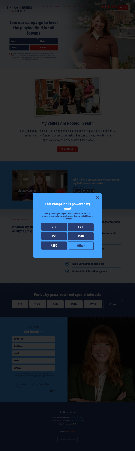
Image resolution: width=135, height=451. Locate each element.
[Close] (97, 197)
